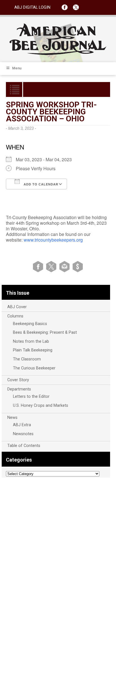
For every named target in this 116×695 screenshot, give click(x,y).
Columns (15, 316)
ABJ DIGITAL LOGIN (32, 7)
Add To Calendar (40, 184)
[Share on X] (52, 266)
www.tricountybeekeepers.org (53, 240)
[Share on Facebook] (39, 266)
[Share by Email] (65, 266)
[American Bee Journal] (58, 54)
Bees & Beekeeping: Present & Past (45, 332)
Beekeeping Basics (30, 323)
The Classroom (27, 359)
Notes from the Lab (31, 341)
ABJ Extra (22, 425)
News (12, 417)
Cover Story (18, 380)
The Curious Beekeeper (34, 368)
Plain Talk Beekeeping (32, 350)
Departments (19, 389)
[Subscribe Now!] (78, 266)
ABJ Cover (17, 307)
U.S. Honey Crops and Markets (40, 405)
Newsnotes (23, 433)
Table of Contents (23, 445)
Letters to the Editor (31, 396)
